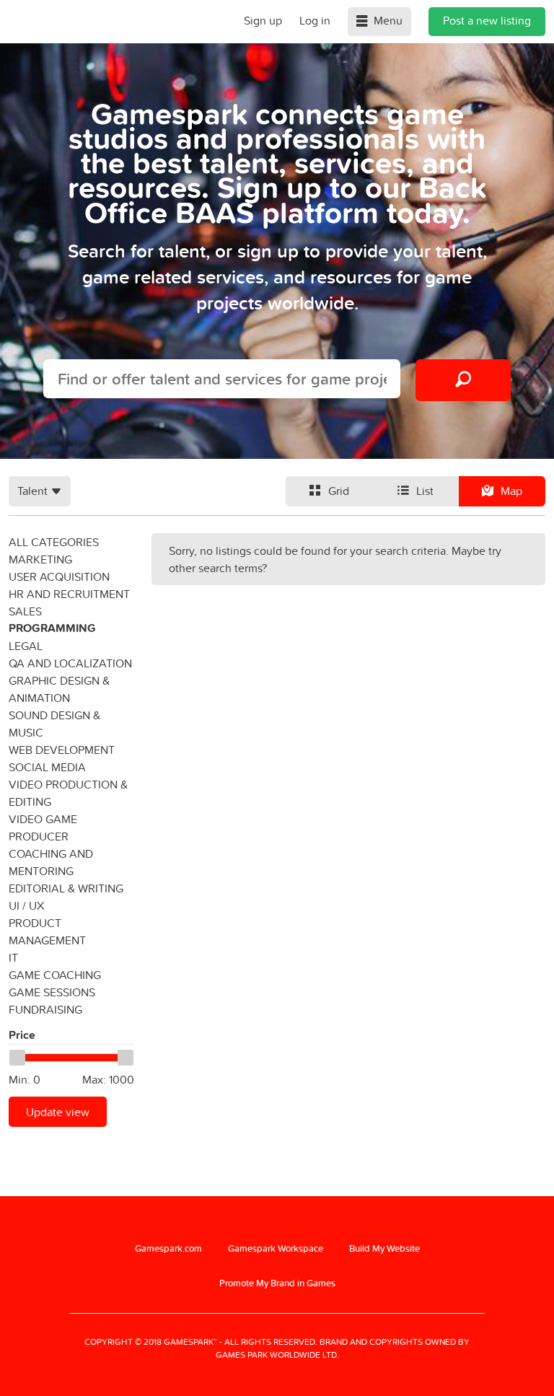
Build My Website (384, 1248)
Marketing (40, 559)
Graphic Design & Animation (59, 689)
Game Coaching (55, 975)
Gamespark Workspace (275, 1248)
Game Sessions (52, 992)
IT (13, 957)
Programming (52, 628)
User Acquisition (59, 576)
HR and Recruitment (69, 594)
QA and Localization (70, 663)
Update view (57, 1112)
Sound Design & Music (54, 723)
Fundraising (45, 1009)
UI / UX (26, 905)
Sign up (263, 20)
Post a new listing (487, 20)
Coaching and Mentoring (51, 862)
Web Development (62, 750)
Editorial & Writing (66, 888)
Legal (26, 646)
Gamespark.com (168, 1248)
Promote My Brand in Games (277, 1282)
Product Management (47, 931)
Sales (25, 611)
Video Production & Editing (68, 792)
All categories (54, 542)
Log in (314, 20)
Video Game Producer (43, 827)
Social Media (47, 767)
